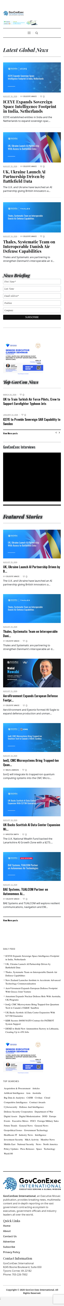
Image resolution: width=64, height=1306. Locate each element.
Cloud (47, 1097)
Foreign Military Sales (48, 1120)
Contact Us (10, 1236)
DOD (44, 1116)
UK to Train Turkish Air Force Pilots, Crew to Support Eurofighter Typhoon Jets (31, 401)
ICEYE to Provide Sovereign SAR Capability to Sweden (31, 421)
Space (39, 1148)
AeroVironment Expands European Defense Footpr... (30, 697)
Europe (52, 1116)
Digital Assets (10, 1116)
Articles (36, 1088)
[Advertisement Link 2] (23, 1056)
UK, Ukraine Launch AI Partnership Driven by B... (31, 568)
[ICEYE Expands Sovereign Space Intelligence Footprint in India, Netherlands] (32, 77)
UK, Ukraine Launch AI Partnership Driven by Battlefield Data (24, 176)
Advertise (9, 1241)
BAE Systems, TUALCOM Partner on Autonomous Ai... (25, 891)
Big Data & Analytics (14, 1097)
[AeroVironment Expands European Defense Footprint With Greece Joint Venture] (32, 673)
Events (7, 1120)
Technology (49, 1148)
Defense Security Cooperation (18, 1111)
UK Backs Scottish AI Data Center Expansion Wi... (31, 826)
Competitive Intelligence (15, 1102)
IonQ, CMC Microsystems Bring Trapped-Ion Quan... (31, 762)
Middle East (9, 1144)
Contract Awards (37, 1102)
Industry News (26, 1134)
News (38, 1144)
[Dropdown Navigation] (29, 33)
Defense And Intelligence (31, 1106)
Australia (36, 1092)
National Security (25, 1144)
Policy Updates (11, 1148)
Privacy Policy (11, 1252)
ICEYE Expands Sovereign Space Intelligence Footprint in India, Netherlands (29, 106)
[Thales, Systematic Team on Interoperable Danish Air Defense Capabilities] (32, 217)
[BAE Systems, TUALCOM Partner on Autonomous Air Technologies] (32, 866)
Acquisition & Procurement (17, 1088)
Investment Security (13, 1139)
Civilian (38, 1097)
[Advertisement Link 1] (23, 357)
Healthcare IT (10, 1134)
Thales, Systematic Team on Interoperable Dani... (30, 633)
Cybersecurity (10, 1106)
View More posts (10, 433)
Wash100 (8, 1153)
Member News (48, 1139)
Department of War (44, 1111)
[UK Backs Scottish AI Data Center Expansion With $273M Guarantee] (32, 802)
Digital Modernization (29, 1116)
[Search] (36, 33)
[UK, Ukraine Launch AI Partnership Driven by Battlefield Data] (32, 147)
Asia (28, 1092)
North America (50, 1144)
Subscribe (9, 1247)
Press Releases (27, 1148)
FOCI (33, 1120)
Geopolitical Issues (13, 1130)
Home (6, 1225)
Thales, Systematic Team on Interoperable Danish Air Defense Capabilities (29, 246)
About (7, 1231)
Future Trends (10, 1125)
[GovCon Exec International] (13, 13)
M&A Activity (32, 1139)
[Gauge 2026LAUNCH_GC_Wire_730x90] (20, 22)
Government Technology (36, 1130)
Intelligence (40, 1134)
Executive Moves (20, 1120)
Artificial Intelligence (14, 1092)
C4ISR (30, 1097)
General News (26, 1125)
